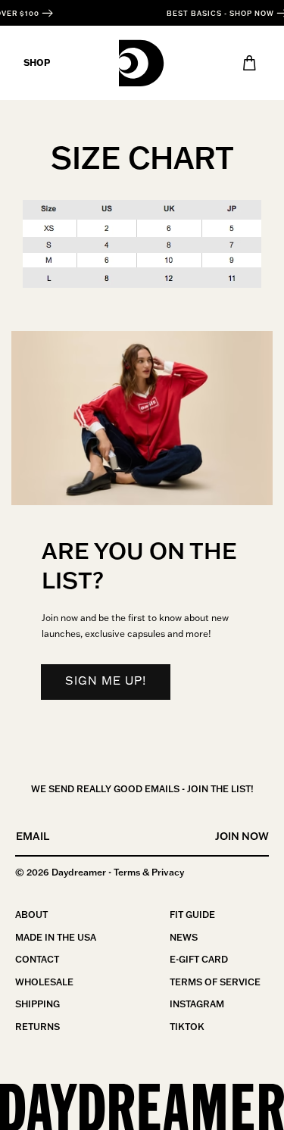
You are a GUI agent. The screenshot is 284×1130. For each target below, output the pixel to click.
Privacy (167, 872)
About (31, 914)
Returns (37, 1026)
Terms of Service (215, 982)
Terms (127, 872)
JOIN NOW (242, 836)
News (184, 937)
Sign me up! (105, 680)
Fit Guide (192, 914)
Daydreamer (78, 872)
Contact (37, 959)
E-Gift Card (199, 959)
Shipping (37, 1004)
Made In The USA (55, 937)
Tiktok (187, 1026)
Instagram (197, 1004)
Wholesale (44, 982)
